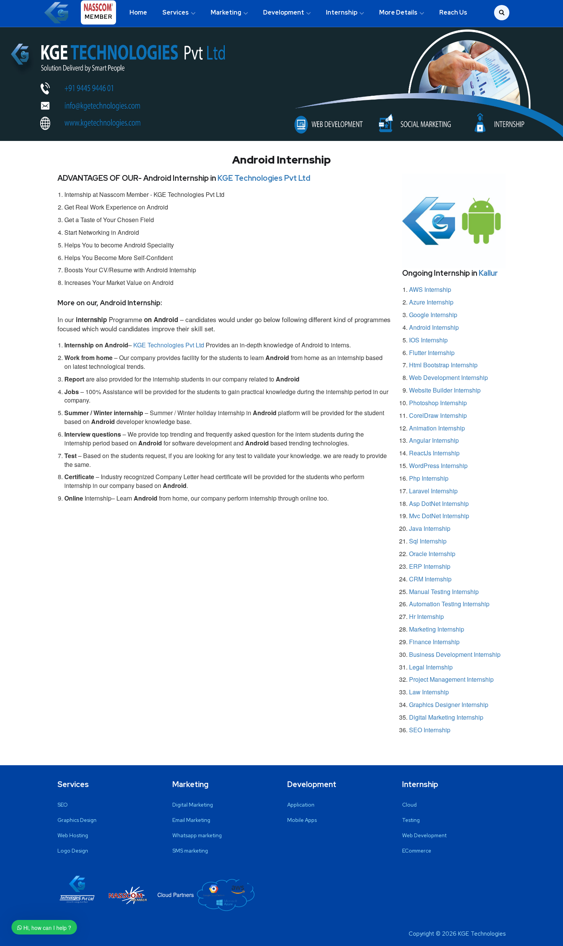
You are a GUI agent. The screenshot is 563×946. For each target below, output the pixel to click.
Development (283, 12)
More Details (398, 12)
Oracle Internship (432, 553)
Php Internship (428, 478)
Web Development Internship (448, 377)
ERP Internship (429, 566)
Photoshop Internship (438, 402)
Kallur (488, 273)
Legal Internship (431, 667)
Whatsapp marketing (197, 835)
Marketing (226, 12)
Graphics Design (77, 820)
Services (175, 12)
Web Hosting (72, 835)
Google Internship (433, 314)
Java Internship (429, 528)
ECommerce (416, 850)
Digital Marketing (192, 804)
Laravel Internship (433, 490)
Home (138, 12)
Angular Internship (434, 440)
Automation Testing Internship (449, 603)
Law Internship (429, 691)
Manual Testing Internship (444, 591)
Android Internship (434, 327)
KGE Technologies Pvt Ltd (264, 178)
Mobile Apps (302, 820)
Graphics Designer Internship (448, 704)
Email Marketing (191, 820)
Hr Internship (426, 616)
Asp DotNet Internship (439, 503)
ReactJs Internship (434, 452)
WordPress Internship (438, 465)
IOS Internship (428, 340)
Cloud (409, 804)
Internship (341, 12)
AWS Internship (430, 289)
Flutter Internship (432, 352)
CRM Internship (430, 578)
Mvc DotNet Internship (439, 515)
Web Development (424, 835)
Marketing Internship (436, 629)
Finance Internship (434, 641)
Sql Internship (428, 541)
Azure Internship (431, 302)
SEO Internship (429, 729)
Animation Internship (437, 428)
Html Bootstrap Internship (443, 364)
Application (300, 804)
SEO (62, 804)
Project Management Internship (451, 679)
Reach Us (453, 12)
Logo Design (72, 850)
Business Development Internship (455, 654)
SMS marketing (190, 850)
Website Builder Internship (445, 390)
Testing (411, 820)
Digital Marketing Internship (446, 717)
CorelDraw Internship (438, 415)
